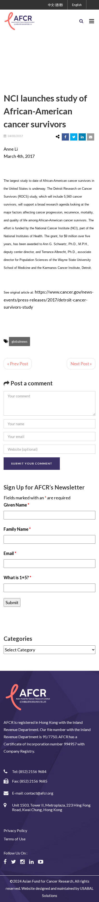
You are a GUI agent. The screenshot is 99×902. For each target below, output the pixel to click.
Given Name (16, 504)
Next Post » (81, 363)
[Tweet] (73, 137)
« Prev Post (17, 363)
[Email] (90, 137)
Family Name (17, 529)
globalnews (19, 341)
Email (10, 553)
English (77, 5)
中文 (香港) (55, 5)
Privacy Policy (15, 830)
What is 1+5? (17, 577)
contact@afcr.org (38, 793)
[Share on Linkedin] (82, 137)
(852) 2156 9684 (32, 771)
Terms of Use (14, 839)
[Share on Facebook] (65, 137)
